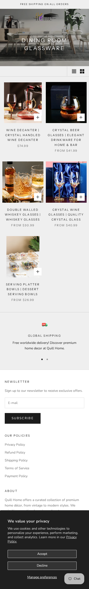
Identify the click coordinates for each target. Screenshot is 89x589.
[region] (44, 336)
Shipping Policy (16, 460)
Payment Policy (16, 476)
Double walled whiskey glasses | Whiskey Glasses (23, 214)
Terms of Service (17, 468)
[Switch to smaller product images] (82, 71)
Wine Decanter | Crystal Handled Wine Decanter (23, 135)
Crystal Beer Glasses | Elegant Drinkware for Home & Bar (66, 137)
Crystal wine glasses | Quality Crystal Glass (66, 214)
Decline (42, 565)
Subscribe (23, 418)
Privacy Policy (15, 444)
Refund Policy (15, 452)
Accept (42, 554)
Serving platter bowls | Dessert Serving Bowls (23, 289)
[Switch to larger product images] (74, 71)
